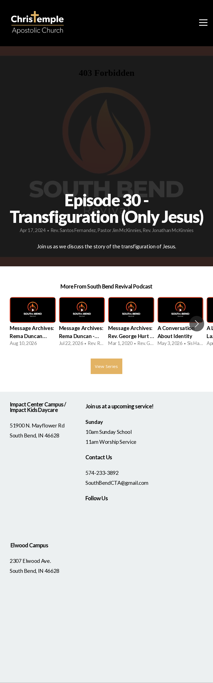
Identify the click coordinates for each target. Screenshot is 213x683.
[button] (197, 324)
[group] (33, 323)
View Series (106, 366)
